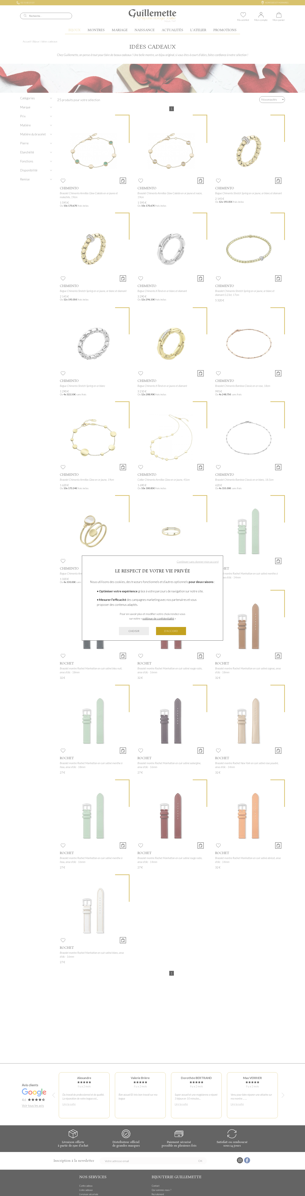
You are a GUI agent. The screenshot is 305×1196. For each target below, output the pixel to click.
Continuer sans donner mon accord (198, 561)
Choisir (133, 630)
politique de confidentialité (158, 618)
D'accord (171, 630)
